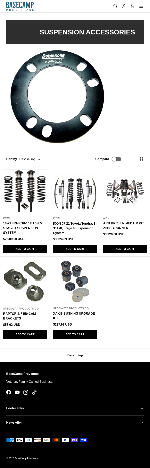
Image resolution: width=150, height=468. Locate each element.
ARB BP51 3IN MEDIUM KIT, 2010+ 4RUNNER (123, 226)
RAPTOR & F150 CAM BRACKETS (19, 316)
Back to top (75, 355)
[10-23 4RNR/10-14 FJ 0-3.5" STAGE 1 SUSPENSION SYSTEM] (25, 191)
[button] (133, 6)
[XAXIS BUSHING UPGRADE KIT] (75, 281)
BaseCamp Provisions (26, 458)
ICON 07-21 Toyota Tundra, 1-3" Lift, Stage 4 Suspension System (74, 228)
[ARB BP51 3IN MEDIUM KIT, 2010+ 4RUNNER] (125, 191)
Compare (102, 159)
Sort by (11, 159)
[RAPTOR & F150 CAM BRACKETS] (25, 281)
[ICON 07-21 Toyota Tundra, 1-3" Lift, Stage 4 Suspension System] (75, 191)
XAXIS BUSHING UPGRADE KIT (74, 316)
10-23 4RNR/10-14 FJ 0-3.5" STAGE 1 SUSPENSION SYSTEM (23, 228)
